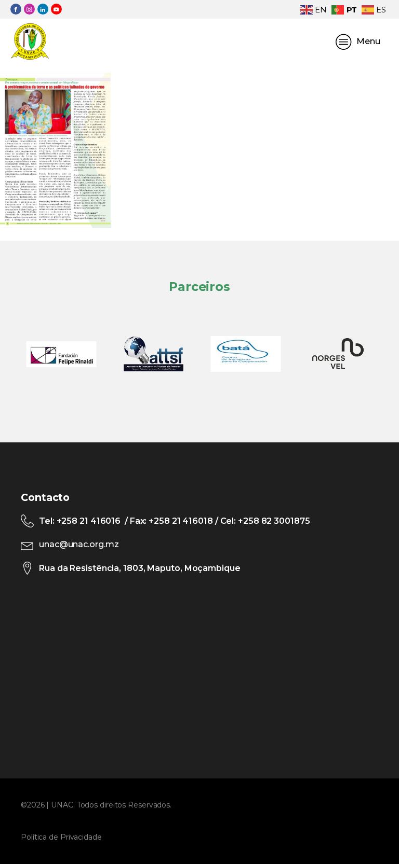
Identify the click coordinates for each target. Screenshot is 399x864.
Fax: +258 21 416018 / (174, 521)
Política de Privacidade (61, 837)
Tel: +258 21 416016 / (84, 521)
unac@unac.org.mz (78, 544)
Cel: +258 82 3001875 (264, 521)
